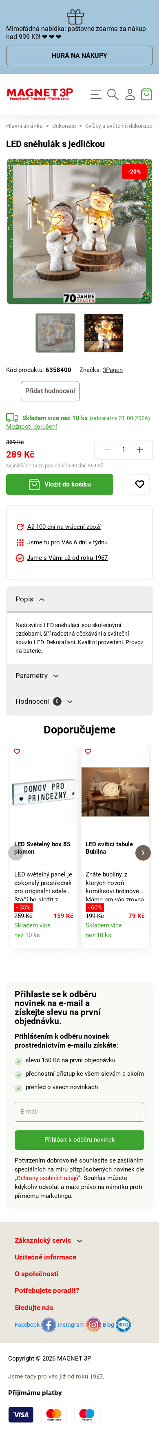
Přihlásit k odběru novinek (79, 1139)
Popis (24, 599)
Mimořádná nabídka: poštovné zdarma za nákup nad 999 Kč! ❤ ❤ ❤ (76, 33)
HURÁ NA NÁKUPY (79, 55)
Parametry (31, 676)
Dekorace (64, 126)
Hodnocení (37, 701)
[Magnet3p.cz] (39, 94)
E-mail (29, 1111)
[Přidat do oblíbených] (140, 484)
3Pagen (113, 370)
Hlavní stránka (24, 126)
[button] (16, 853)
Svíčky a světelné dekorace (118, 126)
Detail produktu (67, 938)
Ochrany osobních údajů (47, 1178)
